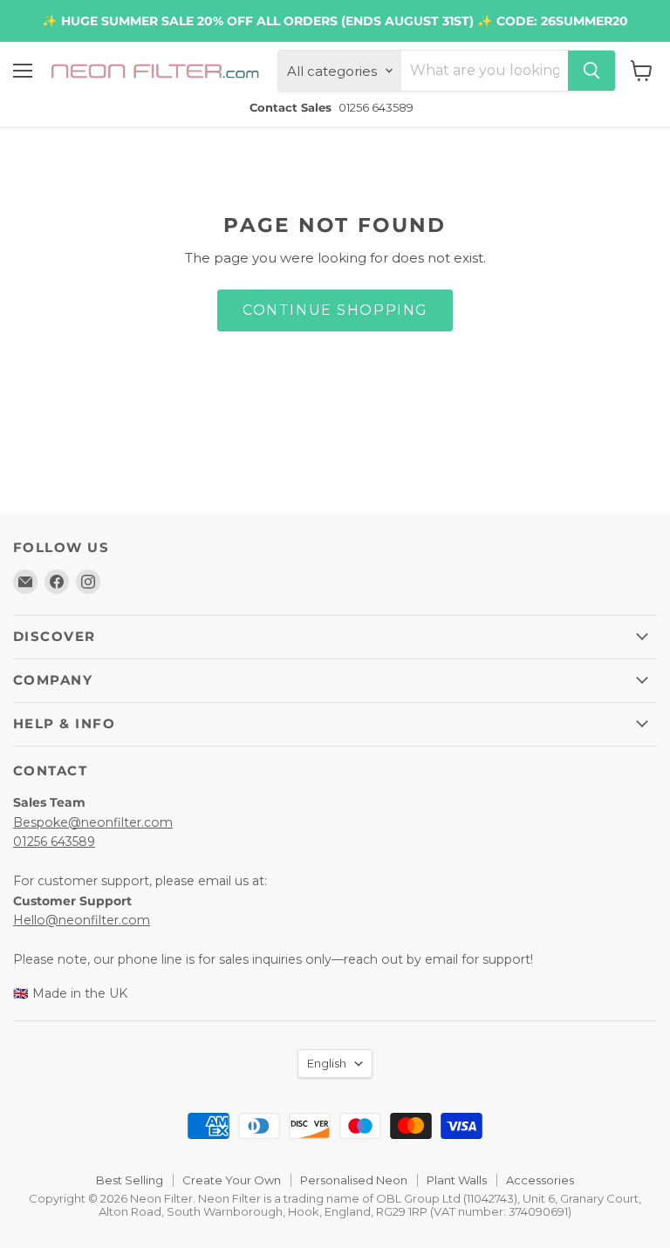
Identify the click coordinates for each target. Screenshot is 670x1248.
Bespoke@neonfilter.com (93, 822)
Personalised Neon (353, 1180)
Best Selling (129, 1180)
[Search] (591, 71)
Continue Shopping (335, 310)
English (326, 1063)
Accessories (540, 1180)
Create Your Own (231, 1180)
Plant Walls (457, 1180)
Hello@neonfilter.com (81, 920)
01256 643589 (54, 841)
